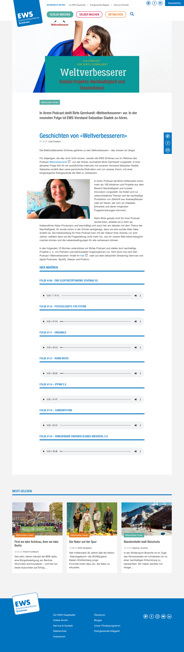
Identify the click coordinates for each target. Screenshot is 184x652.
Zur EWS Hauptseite (64, 614)
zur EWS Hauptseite (77, 5)
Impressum (59, 636)
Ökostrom (99, 614)
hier (82, 255)
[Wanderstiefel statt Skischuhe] (146, 518)
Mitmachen (115, 14)
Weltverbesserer (58, 161)
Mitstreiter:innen (50, 102)
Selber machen (89, 14)
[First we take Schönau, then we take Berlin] (37, 518)
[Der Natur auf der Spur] (92, 518)
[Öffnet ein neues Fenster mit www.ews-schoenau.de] (26, 603)
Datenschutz (60, 630)
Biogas (98, 620)
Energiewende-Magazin (99, 5)
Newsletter (174, 3)
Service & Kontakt (121, 5)
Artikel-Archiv (60, 620)
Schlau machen (60, 14)
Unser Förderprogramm (107, 625)
